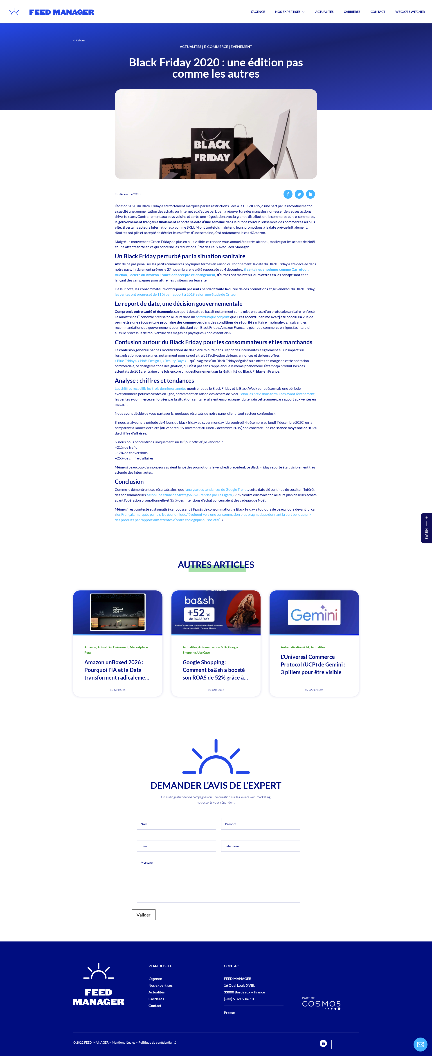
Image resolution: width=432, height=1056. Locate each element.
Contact (378, 12)
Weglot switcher (410, 12)
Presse (229, 1012)
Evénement (241, 46)
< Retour (79, 40)
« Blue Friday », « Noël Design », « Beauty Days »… (152, 360)
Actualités (324, 12)
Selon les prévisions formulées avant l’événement (277, 394)
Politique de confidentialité (157, 1042)
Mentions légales (123, 1042)
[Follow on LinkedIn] (323, 1043)
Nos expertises (288, 12)
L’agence (258, 12)
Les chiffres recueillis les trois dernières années (150, 388)
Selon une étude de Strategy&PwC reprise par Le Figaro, (190, 495)
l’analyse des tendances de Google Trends (216, 489)
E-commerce (216, 46)
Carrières (352, 12)
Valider (144, 914)
